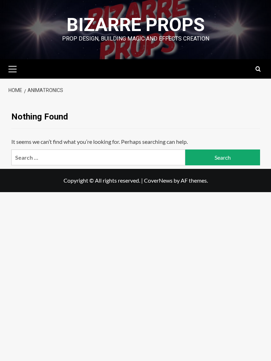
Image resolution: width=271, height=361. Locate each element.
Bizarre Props (136, 25)
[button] (15, 68)
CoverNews (158, 180)
